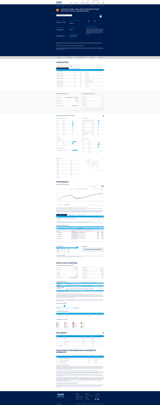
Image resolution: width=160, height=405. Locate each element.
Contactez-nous (97, 396)
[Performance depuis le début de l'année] (73, 23)
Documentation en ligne (89, 395)
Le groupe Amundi (79, 397)
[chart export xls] (101, 186)
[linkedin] (95, 399)
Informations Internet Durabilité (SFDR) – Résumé (65, 358)
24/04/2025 (95, 358)
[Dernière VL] (62, 22)
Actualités (77, 395)
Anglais (83, 343)
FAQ (86, 396)
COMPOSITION (59, 57)
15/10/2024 (95, 362)
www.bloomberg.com (75, 105)
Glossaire (87, 397)
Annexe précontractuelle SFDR (62, 362)
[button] (100, 5)
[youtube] (98, 399)
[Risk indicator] (66, 303)
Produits (60, 5)
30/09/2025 (92, 343)
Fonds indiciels (88, 399)
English (89, 358)
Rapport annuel (65, 343)
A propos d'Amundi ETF (79, 396)
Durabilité (101, 57)
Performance (69, 57)
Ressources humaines (79, 399)
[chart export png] (103, 186)
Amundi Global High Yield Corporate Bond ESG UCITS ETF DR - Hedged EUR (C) (75, 5)
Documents (92, 57)
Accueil (57, 5)
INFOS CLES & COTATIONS (81, 57)
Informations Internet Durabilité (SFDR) (63, 360)
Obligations (63, 5)
